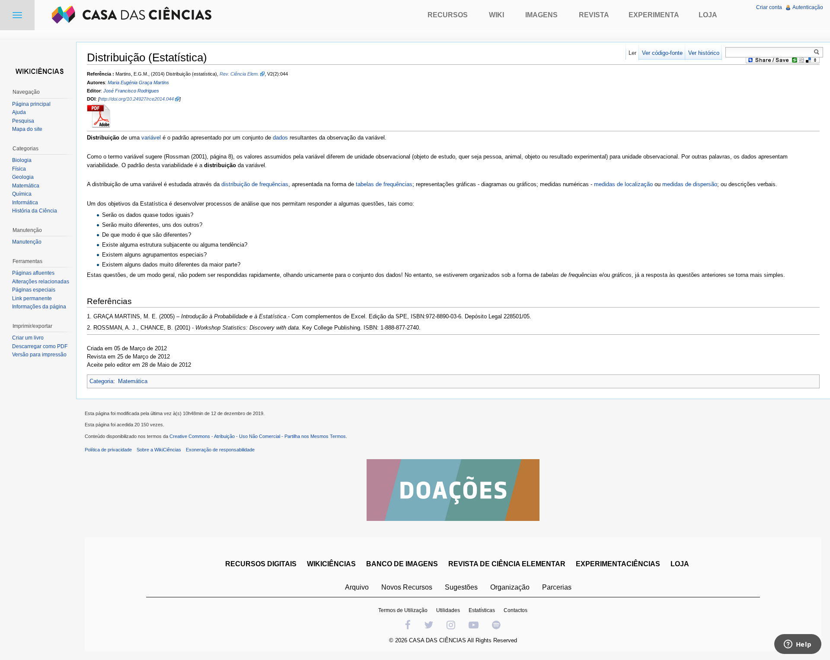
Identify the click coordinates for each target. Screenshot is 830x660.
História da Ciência (34, 211)
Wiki (496, 15)
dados (280, 137)
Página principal (31, 104)
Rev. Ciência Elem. (239, 73)
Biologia (22, 160)
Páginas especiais (33, 290)
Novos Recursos (406, 587)
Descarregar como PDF (39, 346)
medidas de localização (623, 184)
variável (151, 137)
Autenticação (807, 7)
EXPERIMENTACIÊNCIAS (618, 564)
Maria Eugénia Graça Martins (138, 82)
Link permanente (32, 298)
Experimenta (654, 15)
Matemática (132, 381)
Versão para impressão (39, 355)
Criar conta (769, 7)
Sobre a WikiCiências (159, 449)
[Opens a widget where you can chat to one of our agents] (797, 645)
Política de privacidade (108, 449)
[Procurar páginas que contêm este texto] (818, 52)
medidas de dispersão (689, 184)
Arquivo (357, 587)
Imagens (541, 15)
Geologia (23, 177)
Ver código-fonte (662, 53)
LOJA (679, 564)
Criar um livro (28, 338)
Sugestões (461, 587)
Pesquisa (23, 121)
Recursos (448, 15)
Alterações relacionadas (40, 282)
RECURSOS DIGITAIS (261, 564)
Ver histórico (703, 53)
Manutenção (27, 242)
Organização (510, 587)
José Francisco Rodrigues (131, 90)
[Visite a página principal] (38, 70)
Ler (632, 53)
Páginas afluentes (33, 273)
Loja (708, 15)
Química (22, 194)
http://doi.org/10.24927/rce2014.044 (136, 99)
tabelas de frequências (384, 184)
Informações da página (39, 307)
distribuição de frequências (254, 184)
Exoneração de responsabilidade (220, 449)
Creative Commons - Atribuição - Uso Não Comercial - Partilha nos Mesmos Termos (257, 436)
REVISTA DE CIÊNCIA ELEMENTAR (506, 564)
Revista (594, 15)
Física (19, 169)
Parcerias (556, 587)
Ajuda (19, 112)
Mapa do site (27, 129)
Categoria (101, 381)
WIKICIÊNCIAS (331, 564)
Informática (25, 203)
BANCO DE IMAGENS (402, 564)
